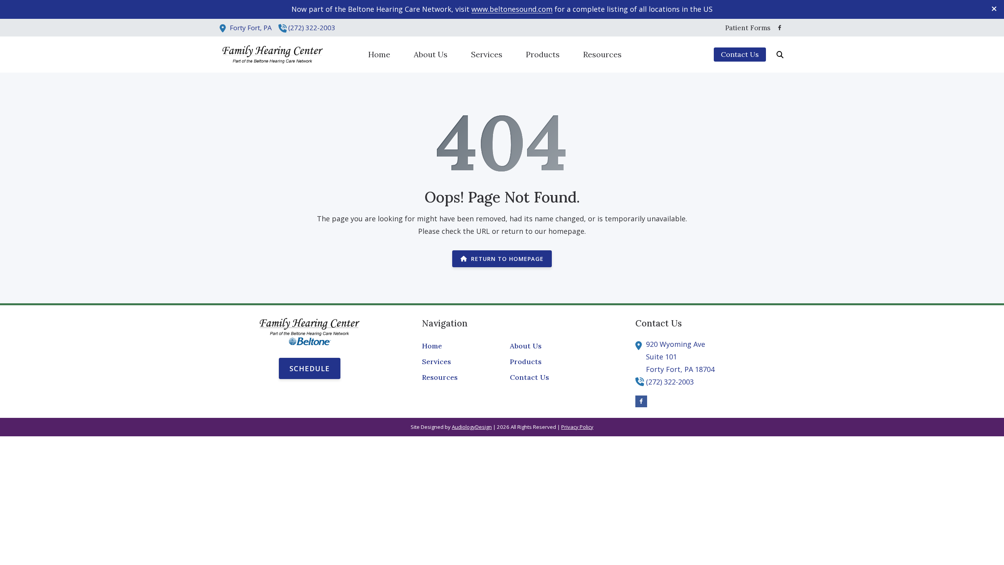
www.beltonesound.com (512, 9)
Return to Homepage (507, 258)
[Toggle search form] (780, 54)
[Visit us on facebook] (779, 27)
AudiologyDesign (472, 426)
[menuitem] (745, 28)
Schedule (309, 368)
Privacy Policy (577, 426)
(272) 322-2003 (311, 27)
